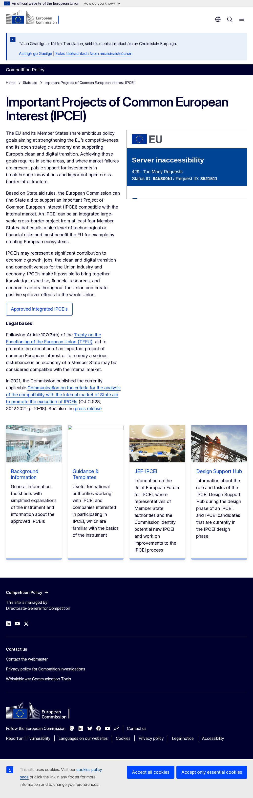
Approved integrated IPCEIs (39, 309)
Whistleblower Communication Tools (38, 678)
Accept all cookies (150, 772)
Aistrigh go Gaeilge (35, 53)
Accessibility (213, 738)
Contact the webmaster (27, 659)
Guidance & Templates (86, 474)
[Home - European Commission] (36, 17)
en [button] (217, 19)
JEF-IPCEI (145, 471)
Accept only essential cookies (211, 772)
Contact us (137, 728)
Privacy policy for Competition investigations (45, 668)
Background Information (24, 474)
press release (88, 408)
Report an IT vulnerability (28, 738)
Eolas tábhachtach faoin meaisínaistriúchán (93, 53)
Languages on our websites (83, 738)
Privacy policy (151, 738)
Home (11, 82)
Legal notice (183, 738)
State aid (30, 82)
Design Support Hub (219, 471)
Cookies (123, 738)
